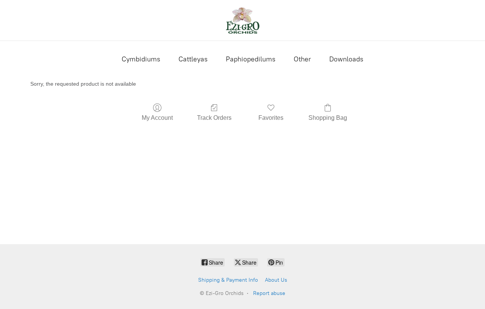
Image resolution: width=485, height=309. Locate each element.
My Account (157, 118)
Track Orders (214, 118)
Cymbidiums (141, 59)
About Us (276, 280)
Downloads (346, 59)
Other (302, 59)
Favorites (270, 118)
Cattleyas (193, 59)
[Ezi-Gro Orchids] (242, 20)
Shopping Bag (327, 118)
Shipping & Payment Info (228, 280)
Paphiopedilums (250, 59)
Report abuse (269, 293)
